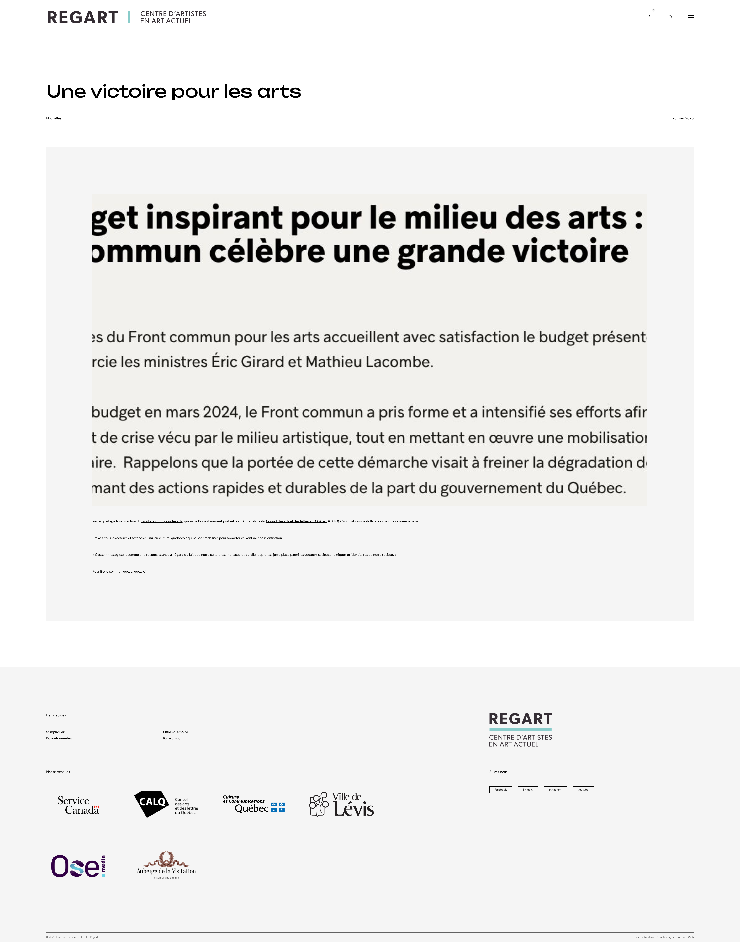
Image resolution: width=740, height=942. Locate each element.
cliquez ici (138, 572)
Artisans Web (686, 937)
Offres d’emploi (175, 732)
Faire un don (172, 738)
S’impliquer (55, 732)
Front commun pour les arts (161, 521)
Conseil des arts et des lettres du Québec (296, 521)
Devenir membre (59, 738)
